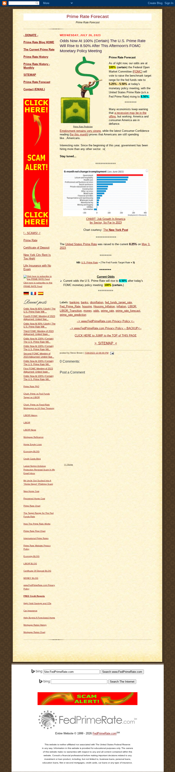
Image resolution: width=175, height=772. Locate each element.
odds (96, 310)
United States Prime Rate (81, 244)
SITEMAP (29, 74)
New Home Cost (31, 491)
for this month (79, 134)
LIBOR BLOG (30, 563)
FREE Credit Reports (34, 596)
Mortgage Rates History (35, 625)
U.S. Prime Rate (89, 262)
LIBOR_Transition (71, 310)
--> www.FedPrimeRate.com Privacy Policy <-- (105, 321)
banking (74, 302)
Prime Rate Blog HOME (38, 42)
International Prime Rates (35, 538)
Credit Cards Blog (32, 459)
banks (84, 302)
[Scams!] (87, 704)
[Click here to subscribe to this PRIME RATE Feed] (39, 279)
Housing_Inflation (104, 306)
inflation (121, 306)
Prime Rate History (35, 56)
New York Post (118, 229)
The (105, 229)
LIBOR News (29, 430)
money (87, 310)
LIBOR (26, 422)
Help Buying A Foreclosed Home (39, 617)
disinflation (96, 302)
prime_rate (107, 310)
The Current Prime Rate (38, 49)
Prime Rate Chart (31, 506)
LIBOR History (30, 415)
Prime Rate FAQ (31, 386)
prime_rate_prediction (73, 314)
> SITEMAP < (106, 343)
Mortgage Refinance (33, 437)
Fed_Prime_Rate (70, 306)
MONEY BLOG (30, 578)
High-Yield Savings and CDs (37, 603)
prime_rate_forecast (128, 310)
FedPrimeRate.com (105, 733)
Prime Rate (30, 240)
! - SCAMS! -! (31, 233)
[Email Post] (111, 353)
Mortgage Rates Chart (34, 632)
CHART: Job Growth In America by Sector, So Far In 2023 (105, 220)
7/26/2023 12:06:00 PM (96, 353)
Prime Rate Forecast (88, 16)
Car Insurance (30, 610)
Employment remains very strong (80, 130)
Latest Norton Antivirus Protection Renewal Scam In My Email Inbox (39, 469)
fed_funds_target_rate (118, 302)
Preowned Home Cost (34, 498)
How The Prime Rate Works (36, 524)
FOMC (137, 71)
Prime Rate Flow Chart (34, 531)
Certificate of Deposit (36, 247)
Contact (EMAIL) (34, 89)
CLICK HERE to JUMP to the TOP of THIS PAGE (106, 335)
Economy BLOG (31, 451)
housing (87, 306)
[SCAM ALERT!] (36, 226)
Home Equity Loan (32, 444)
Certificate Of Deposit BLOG (37, 571)
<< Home (68, 464)
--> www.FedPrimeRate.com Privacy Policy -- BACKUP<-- (105, 328)
